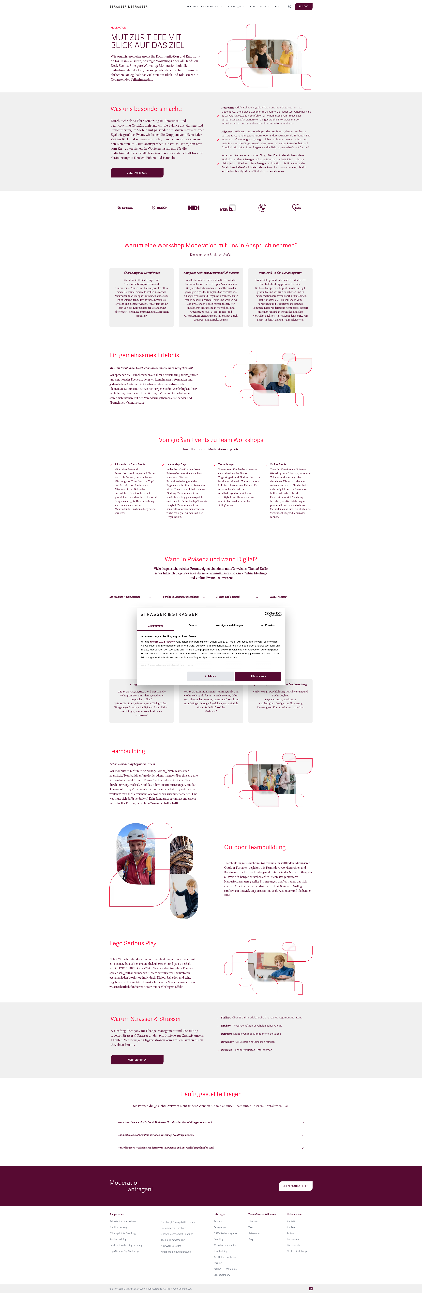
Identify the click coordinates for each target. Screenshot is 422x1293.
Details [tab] (192, 625)
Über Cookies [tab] (266, 625)
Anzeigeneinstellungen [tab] (229, 625)
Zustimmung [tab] (155, 625)
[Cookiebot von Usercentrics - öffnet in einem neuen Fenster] (267, 614)
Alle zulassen (258, 676)
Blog (277, 6)
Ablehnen (210, 676)
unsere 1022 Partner (162, 641)
